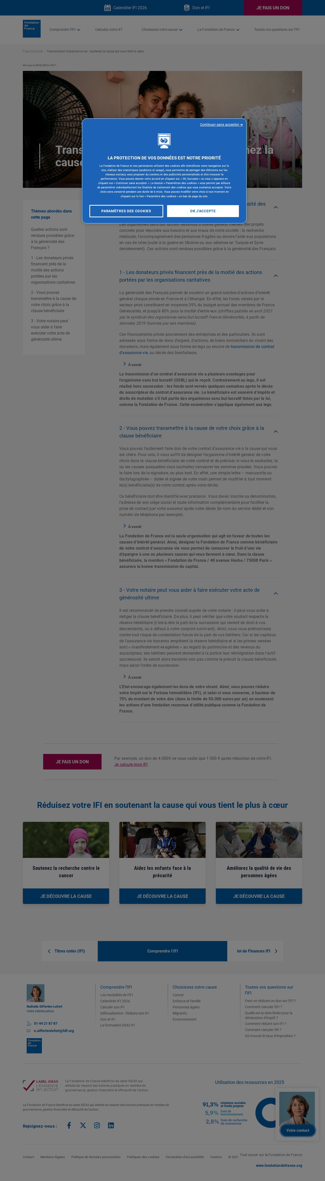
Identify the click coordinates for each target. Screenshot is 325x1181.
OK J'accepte (203, 211)
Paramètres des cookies (126, 211)
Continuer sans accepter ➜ (221, 125)
